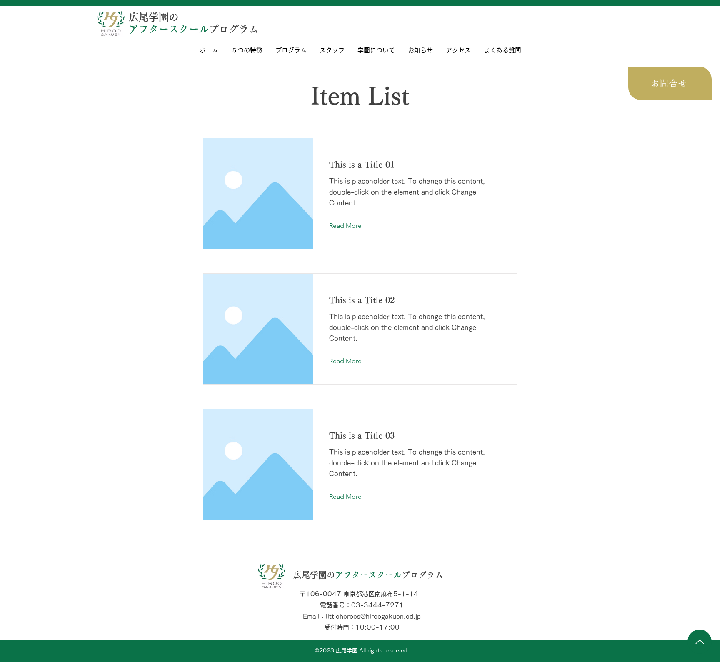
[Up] (700, 642)
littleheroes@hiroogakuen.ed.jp (373, 616)
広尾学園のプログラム (368, 575)
